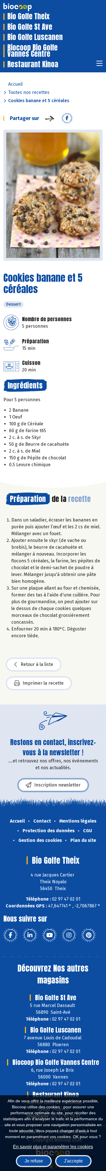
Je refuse (34, 1161)
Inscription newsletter (57, 785)
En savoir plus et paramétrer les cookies (53, 1146)
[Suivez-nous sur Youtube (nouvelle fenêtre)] (49, 935)
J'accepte (73, 1161)
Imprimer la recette (43, 683)
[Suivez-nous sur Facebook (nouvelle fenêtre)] (10, 935)
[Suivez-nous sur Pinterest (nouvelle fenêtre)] (88, 935)
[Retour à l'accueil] (26, 7)
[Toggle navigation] (99, 65)
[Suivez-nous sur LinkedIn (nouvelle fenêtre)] (30, 935)
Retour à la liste (37, 664)
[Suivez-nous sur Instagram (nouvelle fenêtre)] (69, 935)
